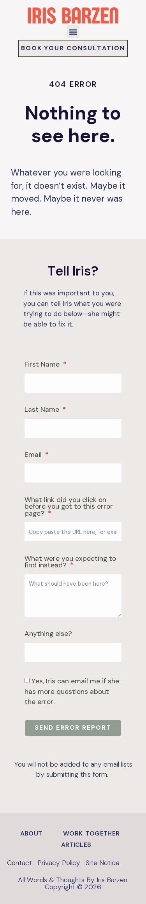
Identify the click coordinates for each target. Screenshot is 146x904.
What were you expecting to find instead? (70, 562)
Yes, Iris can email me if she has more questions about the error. (72, 691)
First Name (43, 365)
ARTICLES (76, 845)
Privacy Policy (58, 863)
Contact (19, 863)
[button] (73, 31)
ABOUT (31, 833)
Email (34, 455)
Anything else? (48, 634)
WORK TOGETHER (91, 833)
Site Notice (103, 863)
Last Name (43, 410)
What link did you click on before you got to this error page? (69, 507)
